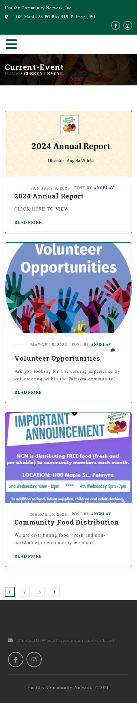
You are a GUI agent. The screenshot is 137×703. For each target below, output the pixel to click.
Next (55, 592)
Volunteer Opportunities (57, 358)
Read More (28, 222)
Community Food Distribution (66, 522)
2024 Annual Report (49, 196)
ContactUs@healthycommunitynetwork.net (63, 640)
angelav (104, 188)
